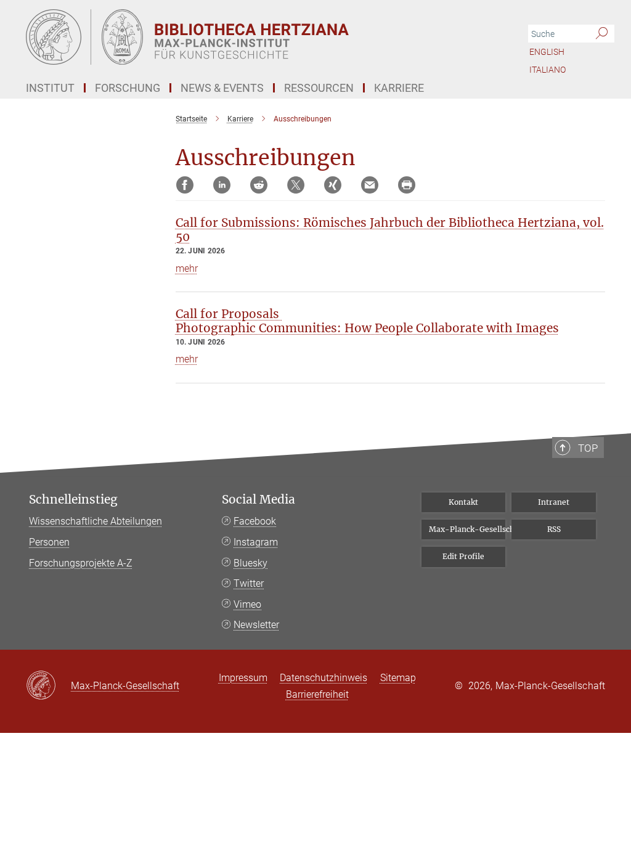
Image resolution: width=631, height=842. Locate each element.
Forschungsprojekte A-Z (80, 563)
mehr (187, 268)
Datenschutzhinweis (323, 678)
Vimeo (247, 604)
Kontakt (463, 502)
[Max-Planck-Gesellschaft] (48, 686)
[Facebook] (185, 185)
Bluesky (250, 563)
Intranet (553, 502)
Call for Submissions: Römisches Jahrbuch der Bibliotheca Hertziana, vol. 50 (390, 229)
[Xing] (333, 185)
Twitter (249, 583)
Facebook (255, 521)
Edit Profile (463, 556)
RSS (554, 529)
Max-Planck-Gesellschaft (467, 529)
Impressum (243, 678)
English (546, 52)
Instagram (256, 542)
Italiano (547, 70)
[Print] (406, 185)
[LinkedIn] (222, 185)
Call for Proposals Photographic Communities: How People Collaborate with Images (367, 320)
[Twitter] (296, 185)
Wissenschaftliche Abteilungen (95, 521)
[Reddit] (259, 185)
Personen (49, 542)
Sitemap (398, 678)
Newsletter (256, 625)
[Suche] (601, 34)
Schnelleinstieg (73, 500)
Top (588, 448)
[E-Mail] (369, 185)
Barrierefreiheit (317, 694)
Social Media (258, 500)
